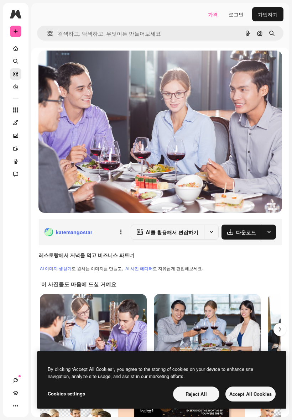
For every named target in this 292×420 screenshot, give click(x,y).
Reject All (196, 393)
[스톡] (15, 74)
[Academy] (15, 393)
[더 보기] (15, 405)
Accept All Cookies (250, 393)
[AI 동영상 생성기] (15, 148)
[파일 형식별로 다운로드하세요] (269, 232)
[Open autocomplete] (47, 33)
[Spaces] (15, 122)
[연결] (15, 380)
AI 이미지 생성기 (56, 268)
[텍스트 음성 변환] (15, 161)
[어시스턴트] (15, 174)
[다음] (279, 329)
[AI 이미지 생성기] (15, 135)
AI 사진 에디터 (139, 268)
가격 (213, 14)
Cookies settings (66, 393)
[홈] (15, 48)
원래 (79, 64)
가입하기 (268, 14)
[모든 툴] (15, 110)
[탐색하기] (15, 87)
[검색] (15, 61)
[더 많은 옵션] (121, 232)
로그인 (236, 14)
